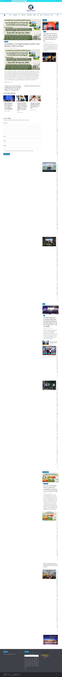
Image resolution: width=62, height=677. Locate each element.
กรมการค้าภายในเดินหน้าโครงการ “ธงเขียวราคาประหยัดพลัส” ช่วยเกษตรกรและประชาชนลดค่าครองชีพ (57, 534)
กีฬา (44, 315)
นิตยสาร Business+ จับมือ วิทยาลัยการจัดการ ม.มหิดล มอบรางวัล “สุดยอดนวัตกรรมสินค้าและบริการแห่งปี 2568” (8, 106)
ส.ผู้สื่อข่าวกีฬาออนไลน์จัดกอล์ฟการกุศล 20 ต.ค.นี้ (53, 342)
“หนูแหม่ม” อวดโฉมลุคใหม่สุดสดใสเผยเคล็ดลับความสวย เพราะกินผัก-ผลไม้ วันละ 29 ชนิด (35, 105)
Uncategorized (46, 483)
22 (35, 663)
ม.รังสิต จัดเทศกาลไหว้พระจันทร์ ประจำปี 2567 (32, 85)
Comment (5, 123)
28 (33, 665)
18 (27, 663)
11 (27, 661)
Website (4, 145)
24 (25, 665)
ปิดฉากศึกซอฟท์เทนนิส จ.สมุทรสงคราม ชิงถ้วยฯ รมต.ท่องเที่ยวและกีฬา (57, 360)
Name (4, 136)
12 (29, 661)
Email (4, 140)
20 (31, 663)
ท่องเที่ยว (45, 31)
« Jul (25, 669)
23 (37, 663)
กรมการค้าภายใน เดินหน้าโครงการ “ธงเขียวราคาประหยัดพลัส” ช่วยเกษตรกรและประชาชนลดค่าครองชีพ (50, 488)
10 (25, 661)
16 (37, 661)
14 (33, 661)
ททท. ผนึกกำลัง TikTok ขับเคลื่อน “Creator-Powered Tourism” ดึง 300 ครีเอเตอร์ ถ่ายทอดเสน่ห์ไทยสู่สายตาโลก (50, 37)
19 (29, 663)
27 (31, 665)
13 (31, 661)
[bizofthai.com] (4, 15)
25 (27, 665)
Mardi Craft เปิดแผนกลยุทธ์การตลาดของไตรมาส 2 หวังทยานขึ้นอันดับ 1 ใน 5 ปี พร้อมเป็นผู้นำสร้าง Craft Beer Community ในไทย (22, 106)
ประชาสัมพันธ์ (6, 41)
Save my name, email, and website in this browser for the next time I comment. (19, 150)
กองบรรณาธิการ (50, 42)
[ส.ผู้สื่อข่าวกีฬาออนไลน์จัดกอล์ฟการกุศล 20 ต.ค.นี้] (45, 343)
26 (29, 665)
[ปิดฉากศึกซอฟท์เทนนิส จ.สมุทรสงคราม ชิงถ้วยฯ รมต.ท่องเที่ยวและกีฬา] (49, 363)
